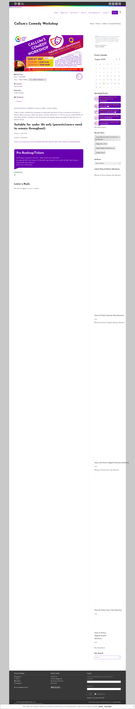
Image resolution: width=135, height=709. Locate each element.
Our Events (73, 12)
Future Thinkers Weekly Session (105, 148)
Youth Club (102, 104)
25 (104, 83)
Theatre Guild (18, 86)
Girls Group (103, 116)
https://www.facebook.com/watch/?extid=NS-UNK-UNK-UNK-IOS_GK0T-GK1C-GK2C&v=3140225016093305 (47, 142)
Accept (100, 706)
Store (82, 12)
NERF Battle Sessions (105, 110)
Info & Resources (94, 12)
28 (104, 68)
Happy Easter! (100, 152)
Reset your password (100, 45)
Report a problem (99, 46)
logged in (24, 188)
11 (103, 76)
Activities (19, 101)
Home (56, 12)
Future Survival (113, 104)
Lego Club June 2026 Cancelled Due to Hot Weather (107, 138)
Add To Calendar (38, 79)
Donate (115, 12)
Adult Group (103, 97)
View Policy (108, 706)
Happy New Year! (101, 144)
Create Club (103, 122)
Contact (105, 12)
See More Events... (100, 127)
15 (119, 76)
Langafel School (114, 122)
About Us (63, 12)
